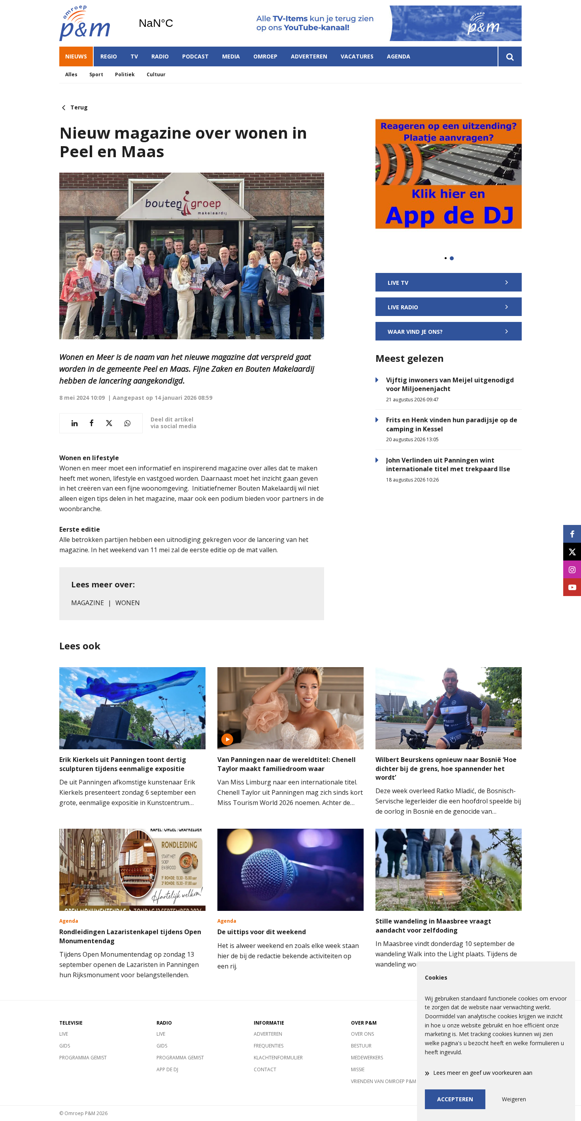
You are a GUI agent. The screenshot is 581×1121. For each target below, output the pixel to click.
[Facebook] (572, 534)
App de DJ (167, 1069)
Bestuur (361, 1045)
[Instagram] (572, 569)
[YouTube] (572, 587)
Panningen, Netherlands (176, 23)
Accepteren (455, 1099)
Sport (96, 74)
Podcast (195, 56)
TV (134, 56)
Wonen (127, 602)
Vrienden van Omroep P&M (383, 1081)
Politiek (125, 74)
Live (63, 1034)
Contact (265, 1069)
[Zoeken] (510, 56)
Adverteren (309, 56)
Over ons (362, 1034)
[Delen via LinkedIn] (74, 423)
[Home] (92, 23)
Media (231, 56)
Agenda (398, 56)
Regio (108, 56)
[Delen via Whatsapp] (127, 423)
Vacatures (357, 56)
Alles (71, 74)
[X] (572, 551)
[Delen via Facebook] (91, 423)
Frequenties (268, 1045)
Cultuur (156, 74)
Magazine (87, 602)
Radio (160, 56)
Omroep (265, 56)
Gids (64, 1045)
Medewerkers (367, 1057)
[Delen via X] (109, 423)
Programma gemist (83, 1057)
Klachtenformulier (278, 1057)
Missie (357, 1069)
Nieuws (76, 56)
